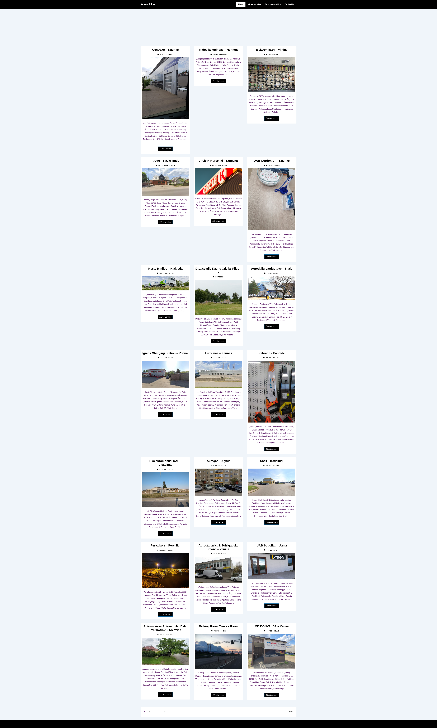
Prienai (170, 358)
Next (291, 712)
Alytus (223, 465)
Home (240, 4)
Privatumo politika (273, 4)
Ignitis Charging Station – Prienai (165, 353)
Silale (276, 273)
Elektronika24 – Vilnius (271, 49)
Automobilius (148, 4)
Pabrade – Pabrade (272, 353)
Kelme (276, 631)
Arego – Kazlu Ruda (165, 160)
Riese (223, 631)
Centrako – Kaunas (165, 49)
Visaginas (170, 469)
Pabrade (276, 358)
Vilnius (276, 54)
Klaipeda (170, 273)
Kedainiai (276, 465)
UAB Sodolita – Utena (272, 545)
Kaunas (170, 54)
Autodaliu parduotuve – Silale (271, 268)
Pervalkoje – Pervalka (165, 545)
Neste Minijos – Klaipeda (165, 268)
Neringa (223, 54)
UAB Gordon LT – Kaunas (272, 160)
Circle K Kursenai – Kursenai (218, 160)
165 (164, 712)
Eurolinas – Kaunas (218, 353)
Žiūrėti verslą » (165, 149)
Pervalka (170, 550)
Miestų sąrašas (254, 4)
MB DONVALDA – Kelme (272, 626)
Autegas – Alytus (218, 461)
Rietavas (170, 634)
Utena (276, 550)
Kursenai (223, 165)
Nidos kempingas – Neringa (218, 49)
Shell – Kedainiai (271, 461)
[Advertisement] (218, 26)
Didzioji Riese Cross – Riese (218, 626)
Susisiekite (289, 4)
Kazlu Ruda (170, 165)
